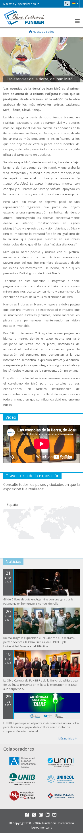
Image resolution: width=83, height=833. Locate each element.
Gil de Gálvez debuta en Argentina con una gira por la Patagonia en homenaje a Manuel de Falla (38, 602)
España (12, 504)
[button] (75, 3)
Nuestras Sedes (43, 32)
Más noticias (66, 738)
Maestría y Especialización (20, 4)
